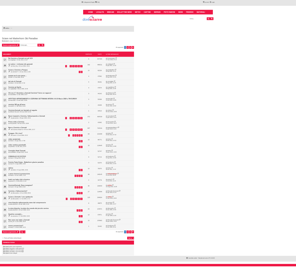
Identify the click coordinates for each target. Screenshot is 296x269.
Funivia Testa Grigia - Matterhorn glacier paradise (26, 162)
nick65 (12, 106)
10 (73, 199)
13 (70, 66)
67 (73, 129)
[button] (133, 47)
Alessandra (15, 193)
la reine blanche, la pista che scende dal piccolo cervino (28, 208)
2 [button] (127, 47)
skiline (10, 168)
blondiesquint (111, 75)
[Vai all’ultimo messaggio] (116, 58)
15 (76, 66)
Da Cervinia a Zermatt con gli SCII (20, 58)
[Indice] (92, 18)
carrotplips (110, 81)
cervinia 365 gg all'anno (16, 104)
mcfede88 (13, 152)
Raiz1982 (12, 100)
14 (73, 66)
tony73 (12, 163)
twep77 (12, 227)
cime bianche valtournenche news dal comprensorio (27, 202)
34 (70, 118)
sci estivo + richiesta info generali (20, 64)
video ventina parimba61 (17, 145)
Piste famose (169, 12)
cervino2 (110, 202)
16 (78, 66)
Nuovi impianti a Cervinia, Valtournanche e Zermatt (26, 116)
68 (76, 129)
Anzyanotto (13, 123)
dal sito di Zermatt (14, 81)
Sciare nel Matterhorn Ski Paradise (20, 38)
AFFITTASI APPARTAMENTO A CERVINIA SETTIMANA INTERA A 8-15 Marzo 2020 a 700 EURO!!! (42, 99)
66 (70, 129)
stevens (110, 104)
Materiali (201, 12)
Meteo (137, 12)
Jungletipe (13, 60)
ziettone (110, 110)
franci (11, 158)
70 (81, 129)
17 (81, 66)
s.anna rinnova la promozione (19, 174)
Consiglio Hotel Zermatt (16, 151)
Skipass (157, 12)
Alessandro (15, 198)
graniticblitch (111, 70)
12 (78, 199)
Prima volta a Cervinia (16, 122)
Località (100, 12)
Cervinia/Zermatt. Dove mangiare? (20, 185)
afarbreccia (111, 93)
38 (81, 118)
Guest (14, 135)
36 (76, 118)
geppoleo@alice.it (112, 127)
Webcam (110, 12)
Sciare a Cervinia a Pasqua (18, 70)
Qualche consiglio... (15, 214)
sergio (11, 41)
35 (73, 118)
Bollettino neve (124, 12)
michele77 (15, 71)
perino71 (12, 181)
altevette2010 (14, 204)
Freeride (189, 12)
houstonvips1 (111, 58)
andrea (110, 185)
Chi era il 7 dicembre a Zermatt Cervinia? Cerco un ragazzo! (29, 93)
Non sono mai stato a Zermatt (18, 220)
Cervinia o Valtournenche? (17, 191)
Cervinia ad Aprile (14, 87)
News (180, 12)
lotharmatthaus (112, 173)
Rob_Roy (15, 66)
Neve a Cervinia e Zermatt (17, 127)
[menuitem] (97, 2)
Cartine (147, 12)
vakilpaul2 (110, 64)
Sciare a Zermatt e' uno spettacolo (20, 197)
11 (76, 199)
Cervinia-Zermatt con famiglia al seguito (22, 110)
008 (11, 77)
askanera (15, 216)
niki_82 (12, 221)
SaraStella (13, 94)
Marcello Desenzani (113, 191)
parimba (12, 146)
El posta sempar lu (17, 129)
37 (78, 118)
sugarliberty (111, 87)
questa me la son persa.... (17, 76)
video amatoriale (14, 139)
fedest (12, 83)
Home (90, 12)
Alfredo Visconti (14, 112)
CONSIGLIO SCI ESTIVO (17, 156)
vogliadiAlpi (13, 88)
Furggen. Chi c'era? (15, 133)
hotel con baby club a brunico (19, 179)
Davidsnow (17, 41)
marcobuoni (111, 116)
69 (78, 129)
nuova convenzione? (15, 226)
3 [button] (130, 47)
